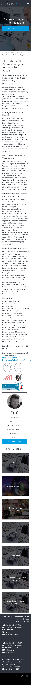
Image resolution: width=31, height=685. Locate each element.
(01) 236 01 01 (16, 417)
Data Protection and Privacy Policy (15, 617)
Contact (26, 619)
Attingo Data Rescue (8, 52)
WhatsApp (16, 433)
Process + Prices (22, 621)
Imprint (19, 619)
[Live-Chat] (18, 3)
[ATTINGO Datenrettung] (8, 3)
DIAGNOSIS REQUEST (15, 28)
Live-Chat (16, 437)
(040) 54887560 (16, 421)
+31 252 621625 (16, 425)
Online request (15, 442)
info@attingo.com (16, 429)
